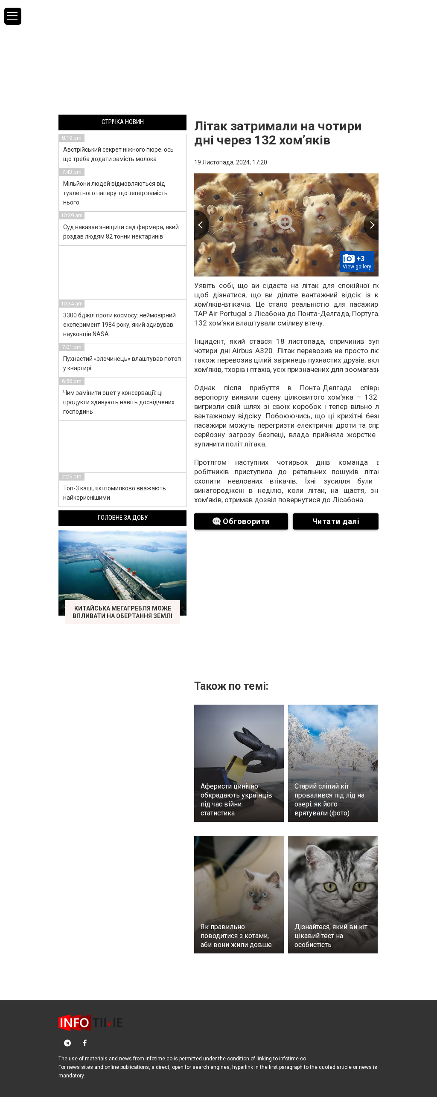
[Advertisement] (218, 56)
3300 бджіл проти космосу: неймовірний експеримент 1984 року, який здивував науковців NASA (119, 324)
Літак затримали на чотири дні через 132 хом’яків (278, 132)
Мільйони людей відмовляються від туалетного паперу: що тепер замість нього (115, 193)
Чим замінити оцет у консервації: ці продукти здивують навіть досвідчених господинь (119, 402)
